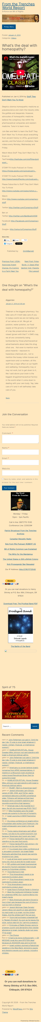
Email (4, 458)
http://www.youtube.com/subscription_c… (20, 191)
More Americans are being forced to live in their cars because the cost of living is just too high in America (20, 902)
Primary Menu (9, 27)
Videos (13, 38)
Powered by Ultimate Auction (30, 1021)
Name (5, 448)
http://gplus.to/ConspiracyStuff (23, 229)
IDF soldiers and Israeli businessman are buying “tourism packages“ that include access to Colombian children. (19, 866)
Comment (7, 433)
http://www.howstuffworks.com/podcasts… (20, 179)
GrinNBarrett (28, 251)
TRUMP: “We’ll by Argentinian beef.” (23, 788)
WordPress (18, 1009)
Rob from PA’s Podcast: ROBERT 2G (20, 544)
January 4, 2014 (14, 35)
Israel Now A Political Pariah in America (23, 889)
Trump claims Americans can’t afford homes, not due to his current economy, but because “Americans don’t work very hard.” (19, 833)
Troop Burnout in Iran (15, 872)
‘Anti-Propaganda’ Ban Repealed (20, 564)
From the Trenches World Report (18, 6)
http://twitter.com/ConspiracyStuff (23, 207)
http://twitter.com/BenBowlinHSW (23, 216)
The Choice (14, 935)
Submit (34, 726)
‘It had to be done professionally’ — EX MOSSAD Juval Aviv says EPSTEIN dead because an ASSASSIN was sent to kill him (20, 940)
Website (6, 468)
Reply (8, 398)
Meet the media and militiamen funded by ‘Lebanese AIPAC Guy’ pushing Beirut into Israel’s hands (20, 894)
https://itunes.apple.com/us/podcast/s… (19, 171)
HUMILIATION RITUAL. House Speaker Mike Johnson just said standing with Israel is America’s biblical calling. (20, 752)
